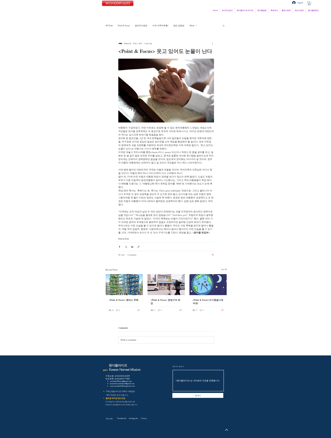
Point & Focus (124, 25)
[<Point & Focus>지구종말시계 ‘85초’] (208, 284)
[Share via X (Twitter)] (126, 247)
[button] (309, 3)
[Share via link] (138, 247)
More (192, 25)
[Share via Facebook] (119, 247)
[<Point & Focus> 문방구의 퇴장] (166, 284)
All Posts (109, 25)
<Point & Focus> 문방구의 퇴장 (165, 301)
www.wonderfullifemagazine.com (122, 386)
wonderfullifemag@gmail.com (121, 381)
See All (224, 269)
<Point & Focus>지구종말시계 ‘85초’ (208, 301)
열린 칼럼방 (178, 25)
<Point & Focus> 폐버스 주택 (124, 300)
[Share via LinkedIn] (132, 247)
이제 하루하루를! (160, 25)
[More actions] (212, 43)
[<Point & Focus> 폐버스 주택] (124, 284)
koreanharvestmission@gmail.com (122, 383)
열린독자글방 (141, 25)
